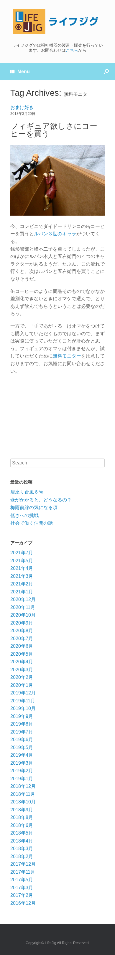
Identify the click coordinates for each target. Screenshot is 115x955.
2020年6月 (21, 646)
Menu (23, 71)
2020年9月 (21, 622)
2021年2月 (21, 583)
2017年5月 (21, 879)
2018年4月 (21, 840)
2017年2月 (21, 895)
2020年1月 (21, 685)
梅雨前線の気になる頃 (34, 507)
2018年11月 (22, 794)
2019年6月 (21, 739)
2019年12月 (23, 692)
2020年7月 (21, 638)
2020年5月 (21, 654)
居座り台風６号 (26, 491)
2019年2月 (21, 770)
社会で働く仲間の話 (31, 523)
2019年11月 (22, 700)
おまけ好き (22, 107)
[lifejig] (57, 21)
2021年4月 (21, 568)
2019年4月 (21, 755)
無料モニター (67, 355)
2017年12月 (23, 864)
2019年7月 (21, 731)
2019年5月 (21, 747)
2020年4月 (21, 661)
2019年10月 (23, 708)
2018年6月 (21, 825)
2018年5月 (21, 832)
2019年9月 (21, 716)
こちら (72, 50)
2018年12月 (23, 786)
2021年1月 (21, 591)
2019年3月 (21, 763)
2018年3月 (21, 848)
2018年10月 (23, 801)
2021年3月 (21, 576)
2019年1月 (21, 778)
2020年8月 (21, 630)
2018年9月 (21, 809)
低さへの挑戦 (24, 515)
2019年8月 (21, 723)
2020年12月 (23, 599)
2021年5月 (21, 560)
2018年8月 (21, 817)
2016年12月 (23, 903)
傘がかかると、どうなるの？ (41, 499)
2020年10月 (23, 614)
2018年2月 (21, 856)
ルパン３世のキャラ (55, 233)
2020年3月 (21, 669)
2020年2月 (21, 677)
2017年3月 (21, 887)
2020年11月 (22, 607)
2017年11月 (22, 872)
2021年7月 (21, 552)
